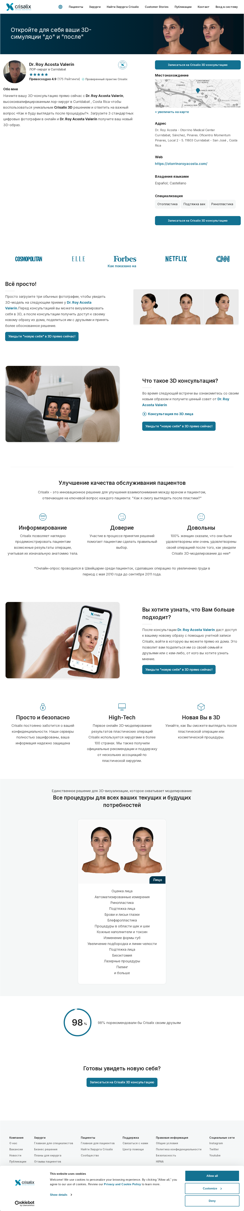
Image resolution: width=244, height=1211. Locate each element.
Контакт (203, 6)
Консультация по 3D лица (170, 414)
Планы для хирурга (47, 1155)
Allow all (212, 1175)
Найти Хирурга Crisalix (123, 6)
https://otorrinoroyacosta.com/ (181, 164)
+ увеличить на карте (172, 112)
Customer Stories (157, 6)
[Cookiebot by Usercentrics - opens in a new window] (24, 1203)
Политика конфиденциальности (178, 1149)
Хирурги (95, 6)
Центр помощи (133, 1149)
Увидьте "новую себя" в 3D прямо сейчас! (41, 336)
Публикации (183, 6)
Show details (58, 1194)
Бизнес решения (45, 1149)
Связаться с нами (135, 1143)
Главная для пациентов (98, 1143)
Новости (15, 1155)
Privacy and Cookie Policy (122, 1184)
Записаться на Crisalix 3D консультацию (198, 65)
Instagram (216, 1143)
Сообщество (90, 1155)
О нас (13, 1143)
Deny (212, 1200)
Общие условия (167, 1143)
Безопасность (166, 1155)
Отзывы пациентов (47, 1161)
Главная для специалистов (53, 1143)
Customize (210, 1188)
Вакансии (16, 1149)
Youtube (215, 1155)
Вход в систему (227, 6)
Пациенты (76, 6)
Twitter (214, 1149)
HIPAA (160, 1161)
